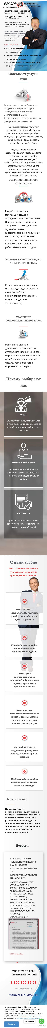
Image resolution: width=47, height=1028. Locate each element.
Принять (11, 1024)
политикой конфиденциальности (29, 1016)
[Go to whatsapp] (41, 1021)
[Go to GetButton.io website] (41, 1025)
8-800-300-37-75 (24, 982)
